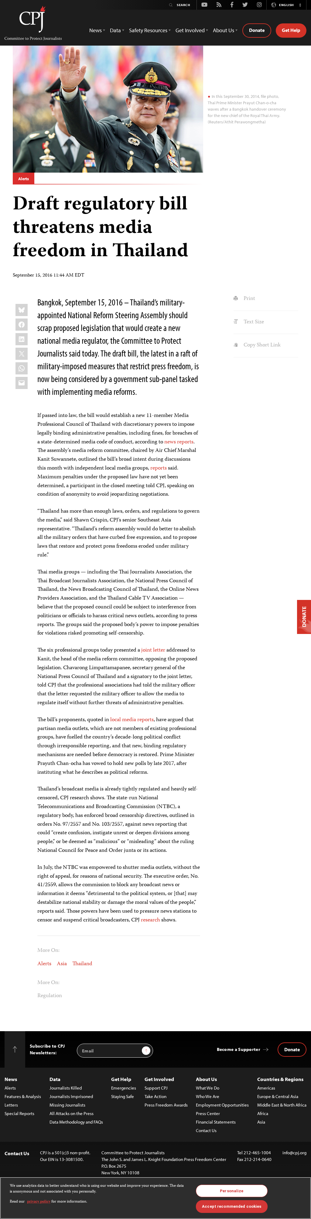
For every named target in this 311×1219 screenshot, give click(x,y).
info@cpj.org (294, 1152)
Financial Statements (216, 1122)
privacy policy (38, 1202)
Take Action (155, 1096)
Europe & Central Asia (277, 1096)
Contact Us (206, 1130)
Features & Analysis (23, 1096)
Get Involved (159, 1079)
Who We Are (207, 1096)
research (150, 920)
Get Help (291, 30)
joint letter (153, 650)
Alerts (23, 178)
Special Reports (19, 1113)
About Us (206, 1079)
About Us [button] (223, 30)
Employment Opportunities (222, 1105)
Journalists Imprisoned (71, 1096)
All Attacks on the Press (72, 1113)
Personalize (231, 1191)
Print (248, 298)
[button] (300, 5)
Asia (62, 964)
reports (158, 468)
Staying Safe (122, 1096)
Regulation (49, 995)
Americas (266, 1088)
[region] (155, 1198)
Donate (257, 30)
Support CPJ (156, 1088)
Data (55, 1079)
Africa (262, 1113)
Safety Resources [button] (148, 30)
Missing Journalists (67, 1105)
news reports (178, 442)
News (11, 1079)
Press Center (208, 1113)
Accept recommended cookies (231, 1206)
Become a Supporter (238, 1049)
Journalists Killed (66, 1088)
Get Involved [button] (190, 30)
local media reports (132, 720)
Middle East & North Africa (281, 1105)
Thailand (82, 964)
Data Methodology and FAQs (76, 1122)
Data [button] (115, 30)
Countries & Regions (280, 1079)
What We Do (207, 1088)
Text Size (253, 322)
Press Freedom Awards (166, 1105)
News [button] (95, 30)
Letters (11, 1105)
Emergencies (123, 1088)
